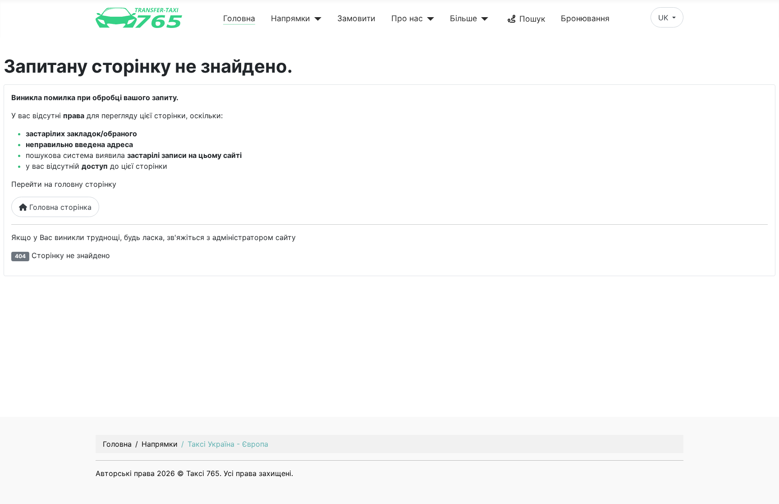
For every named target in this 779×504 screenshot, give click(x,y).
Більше (463, 18)
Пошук (532, 18)
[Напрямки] (315, 19)
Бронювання (585, 18)
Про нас (407, 18)
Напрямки (290, 18)
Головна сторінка (59, 207)
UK (664, 17)
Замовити (356, 18)
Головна (239, 18)
